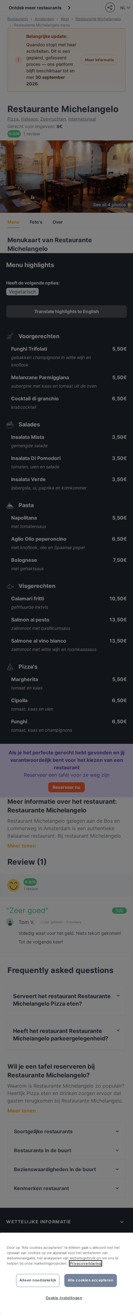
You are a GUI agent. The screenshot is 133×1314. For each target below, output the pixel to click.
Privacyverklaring (85, 1263)
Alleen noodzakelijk (37, 1280)
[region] (66, 1273)
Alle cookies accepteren (91, 1280)
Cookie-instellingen (64, 1298)
